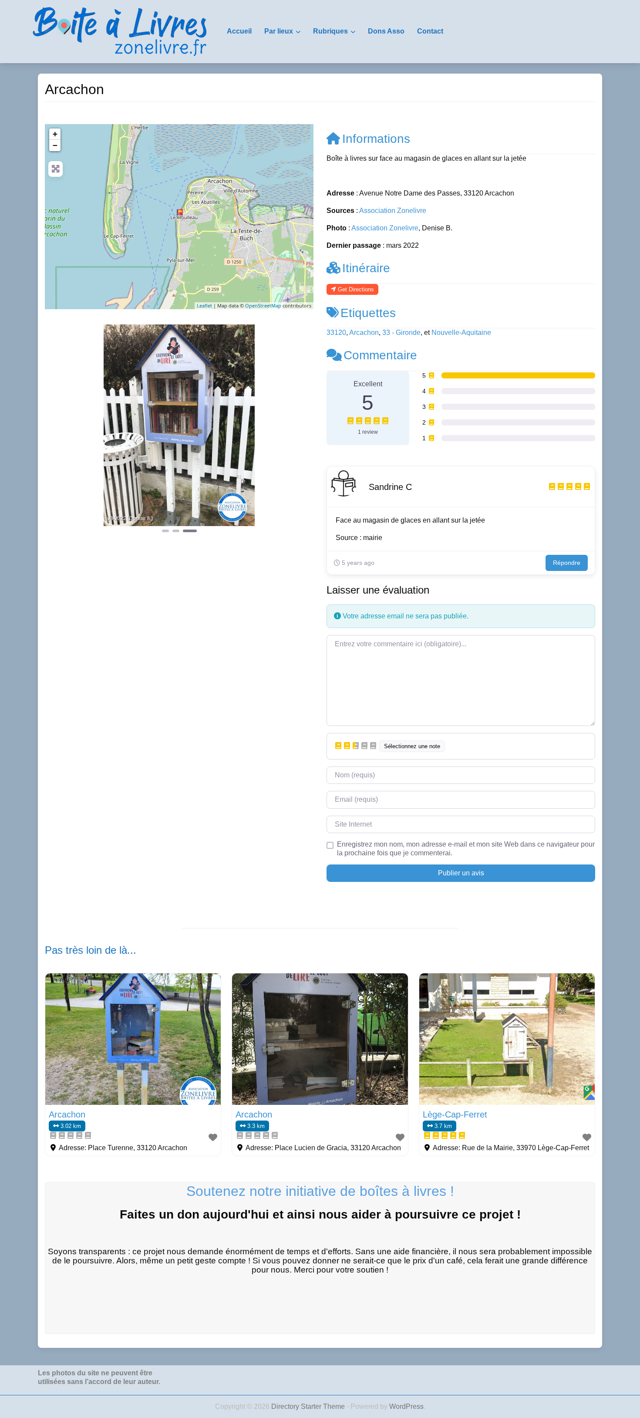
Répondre (566, 562)
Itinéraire (366, 268)
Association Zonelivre (392, 210)
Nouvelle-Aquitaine (461, 332)
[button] (65, 429)
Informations (376, 138)
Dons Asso (386, 31)
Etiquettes (368, 313)
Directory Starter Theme (309, 1406)
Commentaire (380, 355)
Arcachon (364, 332)
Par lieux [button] (278, 31)
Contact (430, 31)
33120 (336, 332)
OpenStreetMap (263, 305)
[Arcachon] (180, 213)
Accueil (239, 31)
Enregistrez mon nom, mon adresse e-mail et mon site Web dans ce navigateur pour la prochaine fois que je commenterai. (466, 849)
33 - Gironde (401, 332)
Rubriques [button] (330, 31)
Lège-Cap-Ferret (455, 1114)
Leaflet (204, 305)
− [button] (55, 145)
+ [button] (55, 133)
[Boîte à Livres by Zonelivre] (120, 31)
